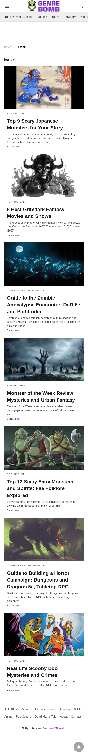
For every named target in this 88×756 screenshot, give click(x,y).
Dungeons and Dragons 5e (26, 290)
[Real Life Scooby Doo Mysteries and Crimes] (44, 634)
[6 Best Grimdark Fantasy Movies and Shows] (44, 175)
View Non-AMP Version (54, 728)
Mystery (71, 16)
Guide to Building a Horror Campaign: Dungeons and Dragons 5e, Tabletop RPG (38, 579)
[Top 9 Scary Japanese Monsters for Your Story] (44, 87)
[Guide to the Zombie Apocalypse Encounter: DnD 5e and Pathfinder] (44, 264)
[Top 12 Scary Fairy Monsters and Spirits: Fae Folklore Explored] (44, 448)
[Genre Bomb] (43, 6)
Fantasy (42, 16)
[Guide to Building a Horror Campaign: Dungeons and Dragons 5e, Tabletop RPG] (44, 539)
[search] (81, 6)
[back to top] (79, 747)
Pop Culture (16, 113)
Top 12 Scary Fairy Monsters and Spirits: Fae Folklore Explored (40, 488)
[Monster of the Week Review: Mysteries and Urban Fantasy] (44, 359)
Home (7, 47)
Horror (56, 16)
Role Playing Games (18, 16)
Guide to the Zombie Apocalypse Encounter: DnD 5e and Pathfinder (43, 304)
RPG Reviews (16, 385)
